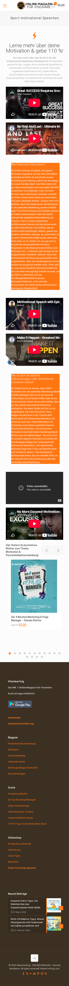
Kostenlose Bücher (17, 793)
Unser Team (14, 855)
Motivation (13, 749)
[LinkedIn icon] (34, 973)
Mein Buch (13, 862)
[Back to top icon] (34, 958)
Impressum (14, 717)
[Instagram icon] (42, 973)
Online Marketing (16, 755)
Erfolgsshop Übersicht (19, 843)
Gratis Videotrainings (18, 805)
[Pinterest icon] (38, 973)
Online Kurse (14, 849)
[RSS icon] (45, 973)
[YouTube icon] (31, 973)
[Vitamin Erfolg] (34, 5)
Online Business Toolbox (20, 811)
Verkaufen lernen (16, 761)
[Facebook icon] (23, 973)
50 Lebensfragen (16, 773)
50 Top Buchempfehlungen (22, 799)
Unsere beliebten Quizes (20, 817)
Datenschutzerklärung (21, 723)
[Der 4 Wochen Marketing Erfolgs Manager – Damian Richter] (34, 586)
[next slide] (58, 550)
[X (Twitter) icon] (27, 973)
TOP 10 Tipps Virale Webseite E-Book (27, 823)
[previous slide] (46, 550)
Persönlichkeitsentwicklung (22, 743)
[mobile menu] (5, 5)
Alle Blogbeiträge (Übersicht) (23, 767)
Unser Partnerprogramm (22, 868)
